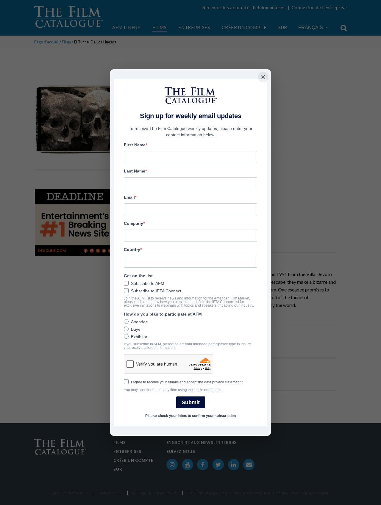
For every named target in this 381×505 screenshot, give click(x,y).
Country (132, 249)
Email (129, 197)
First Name (135, 145)
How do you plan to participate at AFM (163, 314)
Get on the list (138, 276)
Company (133, 223)
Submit (191, 402)
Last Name (134, 171)
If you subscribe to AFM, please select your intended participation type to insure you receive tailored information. (187, 345)
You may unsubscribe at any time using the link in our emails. (173, 390)
